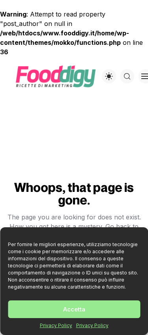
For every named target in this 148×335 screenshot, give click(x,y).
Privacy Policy (56, 325)
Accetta (74, 309)
